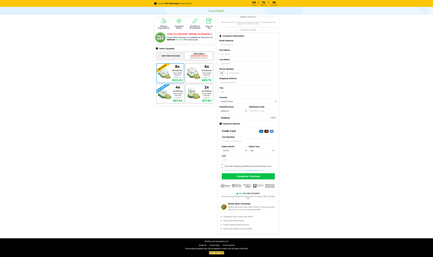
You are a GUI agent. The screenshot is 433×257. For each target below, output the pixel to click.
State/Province (226, 107)
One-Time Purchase (170, 56)
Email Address (226, 41)
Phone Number (226, 69)
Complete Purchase (248, 176)
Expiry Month (228, 146)
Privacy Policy (215, 245)
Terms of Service (229, 245)
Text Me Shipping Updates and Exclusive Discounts (248, 166)
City (221, 88)
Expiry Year (254, 146)
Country (223, 97)
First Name (224, 50)
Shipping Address (228, 78)
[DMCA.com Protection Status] (216, 254)
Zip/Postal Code (256, 107)
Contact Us (203, 245)
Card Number (228, 137)
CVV (224, 156)
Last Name (224, 60)
